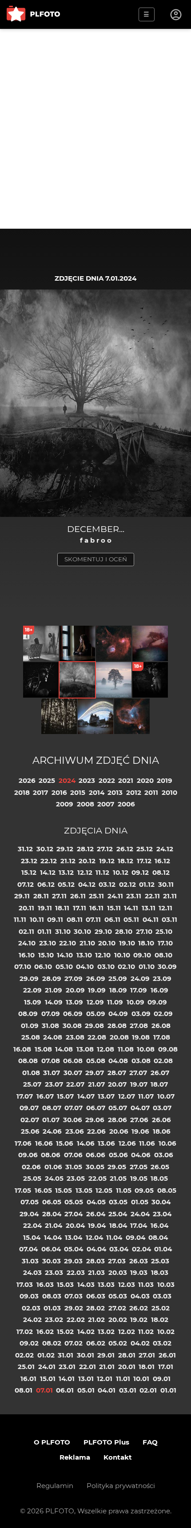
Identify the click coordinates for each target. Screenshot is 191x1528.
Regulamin (54, 1485)
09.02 (29, 1343)
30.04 (161, 1202)
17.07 (24, 1096)
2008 (85, 804)
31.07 (51, 1072)
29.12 (64, 849)
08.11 (75, 919)
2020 (145, 780)
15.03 (65, 1284)
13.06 (106, 1143)
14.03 (86, 1284)
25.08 (30, 1037)
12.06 (127, 1143)
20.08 (119, 1037)
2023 (87, 780)
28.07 (116, 1072)
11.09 (115, 1002)
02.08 (163, 1060)
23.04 (162, 1214)
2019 (164, 780)
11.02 (146, 1331)
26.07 (160, 1072)
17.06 (23, 1143)
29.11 (22, 896)
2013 (115, 792)
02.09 (163, 1013)
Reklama (75, 1457)
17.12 (144, 861)
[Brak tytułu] (150, 643)
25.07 (32, 1084)
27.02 (117, 1308)
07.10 (22, 966)
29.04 (29, 1214)
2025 (47, 780)
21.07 (96, 1084)
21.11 (170, 896)
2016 (59, 792)
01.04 (163, 1249)
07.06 (73, 1155)
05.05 (73, 1202)
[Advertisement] (95, 128)
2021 (125, 780)
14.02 (86, 1331)
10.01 (141, 1378)
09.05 (144, 1190)
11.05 (123, 1190)
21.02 (96, 1319)
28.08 (117, 1025)
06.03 (95, 1296)
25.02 (160, 1308)
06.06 (95, 1155)
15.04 (31, 1237)
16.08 (22, 1049)
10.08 (146, 1049)
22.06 (96, 1131)
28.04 (51, 1214)
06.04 (51, 1249)
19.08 (141, 1037)
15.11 (114, 908)
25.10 (163, 931)
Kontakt (117, 1457)
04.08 (118, 1060)
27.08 (139, 1025)
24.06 (52, 1131)
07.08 (50, 1060)
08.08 (28, 1060)
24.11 (115, 896)
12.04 (94, 1237)
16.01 (28, 1378)
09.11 (55, 919)
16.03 (45, 1284)
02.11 (26, 931)
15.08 (43, 1049)
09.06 (28, 1155)
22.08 (97, 1037)
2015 (77, 792)
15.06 (64, 1143)
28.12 (85, 849)
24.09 (140, 978)
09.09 (157, 1002)
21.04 (53, 1225)
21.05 (118, 1178)
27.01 (147, 1355)
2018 (22, 792)
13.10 (84, 955)
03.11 (169, 919)
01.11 (44, 931)
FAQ (150, 1442)
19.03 (138, 1272)
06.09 (73, 1013)
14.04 (53, 1237)
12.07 (126, 1096)
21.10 (87, 943)
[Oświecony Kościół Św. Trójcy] (95, 716)
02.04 (141, 1249)
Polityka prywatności (121, 1485)
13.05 (84, 1190)
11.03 (146, 1284)
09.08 (168, 1049)
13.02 (106, 1331)
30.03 (51, 1261)
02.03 (31, 1308)
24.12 (164, 849)
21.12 (68, 861)
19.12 (107, 861)
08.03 (51, 1296)
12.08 (105, 1049)
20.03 (117, 1272)
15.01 (48, 1378)
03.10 (106, 966)
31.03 (30, 1261)
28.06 (117, 1119)
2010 (169, 792)
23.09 (162, 978)
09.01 (162, 1378)
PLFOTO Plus (106, 1442)
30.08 (72, 1025)
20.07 (117, 1084)
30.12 (44, 849)
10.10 (122, 955)
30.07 (73, 1072)
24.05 (54, 1178)
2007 (105, 804)
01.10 (147, 966)
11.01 (123, 1378)
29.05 (116, 1167)
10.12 (120, 872)
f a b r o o (95, 540)
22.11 (152, 896)
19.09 (97, 990)
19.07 (138, 1084)
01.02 (46, 1355)
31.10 (63, 931)
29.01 (106, 1355)
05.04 (73, 1249)
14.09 (54, 1002)
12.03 (126, 1284)
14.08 (64, 1049)
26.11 (78, 896)
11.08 (126, 1049)
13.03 (106, 1284)
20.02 (117, 1319)
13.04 (73, 1237)
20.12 (87, 861)
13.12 (66, 872)
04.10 (85, 966)
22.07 (75, 1084)
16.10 (27, 955)
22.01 (87, 1366)
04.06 (141, 1155)
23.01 (67, 1366)
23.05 (76, 1178)
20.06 (118, 1131)
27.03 (117, 1261)
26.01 (167, 1355)
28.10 (123, 931)
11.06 (147, 1143)
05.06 (118, 1155)
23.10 (47, 943)
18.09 (118, 990)
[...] (59, 716)
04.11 (151, 919)
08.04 (158, 1237)
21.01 (107, 1366)
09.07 (29, 1107)
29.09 (29, 978)
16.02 (45, 1331)
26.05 (160, 1167)
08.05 (166, 1190)
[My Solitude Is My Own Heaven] (77, 643)
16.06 (44, 1143)
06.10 (43, 966)
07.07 (73, 1107)
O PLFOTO (52, 1442)
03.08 (141, 1060)
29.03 (73, 1261)
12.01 (104, 1378)
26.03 (138, 1261)
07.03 (73, 1296)
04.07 (140, 1107)
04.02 (140, 1343)
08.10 (163, 955)
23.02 (54, 1319)
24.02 (32, 1319)
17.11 (79, 908)
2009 (64, 804)
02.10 (126, 966)
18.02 (159, 1319)
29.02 (73, 1308)
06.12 (46, 884)
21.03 (96, 1272)
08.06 (50, 1155)
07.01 (44, 1390)
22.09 (32, 990)
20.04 (75, 1225)
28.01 (126, 1355)
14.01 (67, 1378)
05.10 (64, 966)
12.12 (84, 872)
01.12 (147, 884)
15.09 (32, 1002)
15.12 (28, 872)
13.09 (74, 1002)
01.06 (53, 1167)
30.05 (95, 1167)
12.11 (165, 908)
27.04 (73, 1214)
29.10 (103, 931)
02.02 (24, 1355)
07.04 (28, 1249)
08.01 (23, 1390)
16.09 (159, 990)
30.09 (167, 966)
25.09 (117, 978)
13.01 (86, 1378)
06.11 (112, 919)
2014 (96, 792)
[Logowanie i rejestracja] (176, 14)
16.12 (162, 861)
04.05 (96, 1202)
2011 (151, 792)
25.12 (144, 849)
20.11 (26, 908)
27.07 (138, 1072)
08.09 (28, 1013)
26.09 (95, 978)
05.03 (117, 1296)
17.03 (24, 1284)
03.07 (162, 1107)
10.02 (166, 1331)
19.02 (138, 1319)
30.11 (166, 884)
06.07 (95, 1107)
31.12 (25, 849)
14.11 (131, 908)
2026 (27, 780)
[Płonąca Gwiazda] (113, 643)
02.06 (31, 1167)
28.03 (95, 1261)
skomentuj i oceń (95, 559)
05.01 (86, 1390)
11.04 (114, 1237)
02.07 (29, 1119)
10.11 (37, 919)
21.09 (53, 990)
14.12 (48, 872)
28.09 (51, 978)
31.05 (73, 1167)
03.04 (118, 1249)
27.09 (73, 978)
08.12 (161, 872)
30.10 (82, 931)
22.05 (97, 1178)
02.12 (127, 884)
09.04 (135, 1237)
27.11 (59, 896)
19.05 (138, 1178)
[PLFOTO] (33, 14)
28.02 (95, 1308)
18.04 (118, 1225)
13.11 (148, 908)
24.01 (47, 1366)
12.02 (126, 1331)
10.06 (167, 1143)
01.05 (139, 1202)
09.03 (29, 1296)
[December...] (77, 680)
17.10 (165, 943)
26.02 (138, 1308)
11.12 (102, 872)
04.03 (140, 1296)
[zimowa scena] (113, 680)
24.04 (140, 1214)
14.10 (65, 955)
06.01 (65, 1390)
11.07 (146, 1096)
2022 (107, 780)
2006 (126, 804)
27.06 (139, 1119)
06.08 (73, 1060)
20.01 (126, 1366)
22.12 (48, 861)
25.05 (32, 1178)
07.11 (93, 919)
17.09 (138, 990)
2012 (133, 792)
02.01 (148, 1390)
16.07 (45, 1096)
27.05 (138, 1167)
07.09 (50, 1013)
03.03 (162, 1296)
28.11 (41, 896)
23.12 (29, 861)
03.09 (141, 1013)
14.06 (86, 1143)
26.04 (95, 1214)
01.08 (31, 1072)
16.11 (96, 908)
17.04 (138, 1225)
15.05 (63, 1190)
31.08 (50, 1025)
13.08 (85, 1049)
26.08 (161, 1025)
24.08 (52, 1037)
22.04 (32, 1225)
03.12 (107, 884)
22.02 (76, 1319)
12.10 (103, 955)
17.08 (161, 1037)
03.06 (163, 1155)
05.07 (117, 1107)
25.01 (26, 1366)
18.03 (159, 1272)
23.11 (133, 896)
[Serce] (132, 716)
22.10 (67, 943)
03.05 (118, 1202)
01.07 (51, 1119)
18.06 (162, 1131)
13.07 (106, 1096)
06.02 (95, 1343)
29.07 (94, 1072)
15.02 (65, 1331)
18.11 (62, 908)
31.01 (65, 1355)
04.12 (87, 884)
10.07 (166, 1096)
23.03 (54, 1272)
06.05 (51, 1202)
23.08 (75, 1037)
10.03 (166, 1284)
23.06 (74, 1131)
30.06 (72, 1119)
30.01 (85, 1355)
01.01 (168, 1390)
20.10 (106, 943)
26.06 (161, 1119)
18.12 (125, 861)
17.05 (23, 1190)
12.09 (95, 1002)
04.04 (96, 1249)
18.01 (147, 1366)
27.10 (144, 931)
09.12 (140, 872)
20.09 (75, 990)
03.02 (162, 1343)
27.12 (105, 849)
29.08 (94, 1025)
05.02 (117, 1343)
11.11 (20, 919)
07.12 (25, 884)
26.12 (124, 849)
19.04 (97, 1225)
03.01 (127, 1390)
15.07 (65, 1096)
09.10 (142, 955)
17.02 (24, 1331)
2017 (40, 792)
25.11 (96, 896)
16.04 (159, 1225)
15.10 (46, 955)
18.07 (159, 1084)
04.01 (106, 1390)
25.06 (30, 1131)
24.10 (27, 943)
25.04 (117, 1214)
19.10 (127, 943)
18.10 (146, 943)
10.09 (135, 1002)
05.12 (66, 884)
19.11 (45, 908)
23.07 (54, 1084)
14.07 (86, 1096)
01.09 (30, 1025)
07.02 (73, 1343)
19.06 (140, 1131)
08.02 (51, 1343)
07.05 (29, 1202)
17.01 (165, 1366)
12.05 (104, 1190)
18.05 (159, 1178)
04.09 (118, 1013)
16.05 (43, 1190)
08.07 (51, 1107)
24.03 (32, 1272)
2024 (67, 780)
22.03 (76, 1272)
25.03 (160, 1261)
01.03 (52, 1308)
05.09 (95, 1013)
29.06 (94, 1119)
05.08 (95, 1060)
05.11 (131, 919)
